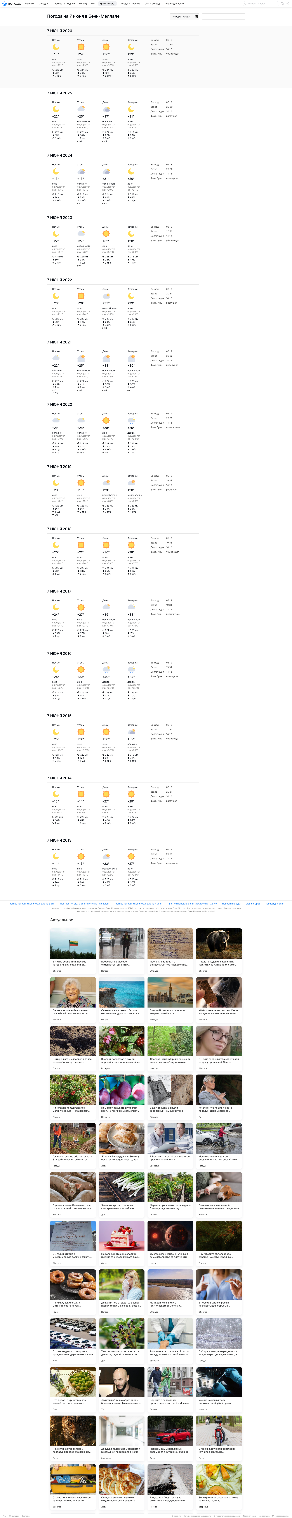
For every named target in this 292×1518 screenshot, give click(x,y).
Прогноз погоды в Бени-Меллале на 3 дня (31, 903)
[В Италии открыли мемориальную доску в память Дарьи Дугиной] (73, 1243)
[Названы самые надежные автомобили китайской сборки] (170, 1438)
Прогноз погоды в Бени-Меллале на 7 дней (138, 903)
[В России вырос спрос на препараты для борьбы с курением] (219, 1292)
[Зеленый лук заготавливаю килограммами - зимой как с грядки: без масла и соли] (121, 1195)
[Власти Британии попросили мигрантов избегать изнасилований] (170, 1000)
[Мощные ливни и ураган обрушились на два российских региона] (219, 1146)
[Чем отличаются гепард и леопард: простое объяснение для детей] (73, 1438)
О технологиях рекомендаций (227, 1516)
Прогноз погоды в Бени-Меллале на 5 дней (84, 903)
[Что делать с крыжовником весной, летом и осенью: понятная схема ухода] (73, 1389)
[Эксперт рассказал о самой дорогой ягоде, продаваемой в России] (121, 1048)
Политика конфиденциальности (197, 1516)
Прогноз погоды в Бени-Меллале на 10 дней (192, 903)
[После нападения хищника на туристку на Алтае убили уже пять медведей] (219, 951)
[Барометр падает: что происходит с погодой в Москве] (170, 1389)
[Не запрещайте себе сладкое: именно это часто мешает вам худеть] (121, 1243)
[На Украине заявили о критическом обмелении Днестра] (170, 1292)
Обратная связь (249, 1516)
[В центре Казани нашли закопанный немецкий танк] (170, 1097)
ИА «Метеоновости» (280, 1516)
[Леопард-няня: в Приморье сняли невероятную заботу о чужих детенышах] (170, 1048)
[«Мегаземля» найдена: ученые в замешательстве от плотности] (170, 1243)
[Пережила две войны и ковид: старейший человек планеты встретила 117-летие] (73, 1000)
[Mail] (4, 3)
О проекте (176, 1516)
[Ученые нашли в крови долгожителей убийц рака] (219, 1389)
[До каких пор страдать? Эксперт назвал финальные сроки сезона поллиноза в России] (121, 1292)
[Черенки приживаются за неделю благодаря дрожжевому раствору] (170, 1195)
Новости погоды (231, 903)
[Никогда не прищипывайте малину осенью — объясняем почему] (73, 1097)
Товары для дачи (275, 903)
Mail (5, 1516)
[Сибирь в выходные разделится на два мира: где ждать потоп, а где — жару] (219, 1341)
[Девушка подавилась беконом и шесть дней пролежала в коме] (121, 1438)
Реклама (26, 1516)
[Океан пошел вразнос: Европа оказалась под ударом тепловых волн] (121, 1000)
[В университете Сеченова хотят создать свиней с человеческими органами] (73, 1195)
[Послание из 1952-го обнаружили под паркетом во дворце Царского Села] (170, 951)
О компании (14, 1516)
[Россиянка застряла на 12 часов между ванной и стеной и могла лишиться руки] (170, 1341)
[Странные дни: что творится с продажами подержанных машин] (73, 1341)
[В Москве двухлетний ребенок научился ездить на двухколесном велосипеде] (219, 1438)
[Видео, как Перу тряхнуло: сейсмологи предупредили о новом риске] (170, 1487)
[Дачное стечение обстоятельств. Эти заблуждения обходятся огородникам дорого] (73, 1146)
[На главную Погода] (14, 3)
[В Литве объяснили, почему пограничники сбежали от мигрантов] (73, 951)
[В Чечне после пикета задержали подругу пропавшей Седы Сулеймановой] (219, 1048)
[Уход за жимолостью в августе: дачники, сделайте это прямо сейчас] (121, 1341)
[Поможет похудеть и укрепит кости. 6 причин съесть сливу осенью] (121, 1097)
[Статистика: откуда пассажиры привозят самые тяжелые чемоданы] (73, 1487)
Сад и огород (253, 903)
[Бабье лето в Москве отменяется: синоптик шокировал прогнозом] (121, 951)
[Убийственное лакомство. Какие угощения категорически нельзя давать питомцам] (219, 1000)
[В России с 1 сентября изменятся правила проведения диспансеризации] (170, 1146)
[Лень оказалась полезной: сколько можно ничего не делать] (219, 1195)
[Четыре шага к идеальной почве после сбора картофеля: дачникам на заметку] (73, 1048)
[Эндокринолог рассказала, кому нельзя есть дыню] (219, 1487)
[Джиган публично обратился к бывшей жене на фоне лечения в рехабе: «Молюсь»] (121, 1389)
